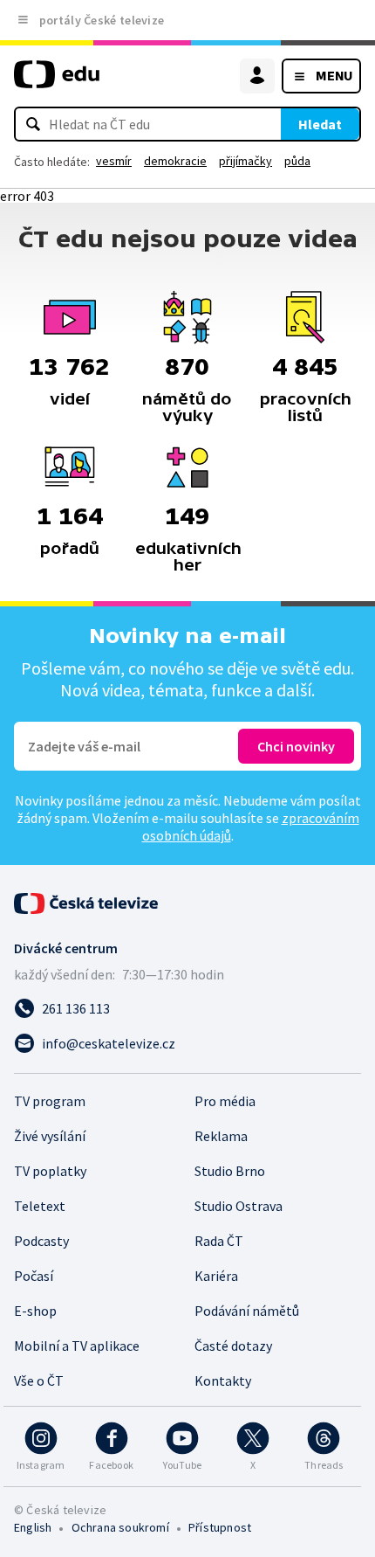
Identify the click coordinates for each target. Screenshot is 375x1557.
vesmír (114, 161)
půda (297, 161)
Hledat (320, 124)
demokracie (175, 161)
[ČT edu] (56, 82)
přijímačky (245, 161)
